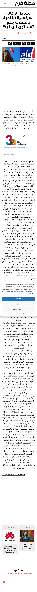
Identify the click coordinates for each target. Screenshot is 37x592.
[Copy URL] (10, 43)
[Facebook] (33, 43)
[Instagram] (8, 582)
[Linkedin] (19, 43)
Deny (18, 304)
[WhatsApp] (24, 43)
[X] (28, 43)
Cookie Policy (22, 314)
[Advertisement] (18, 89)
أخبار (31, 33)
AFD (18, 474)
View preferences (18, 309)
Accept (18, 299)
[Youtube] (4, 582)
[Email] (15, 43)
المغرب (23, 33)
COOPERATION (11, 474)
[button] (3, 279)
